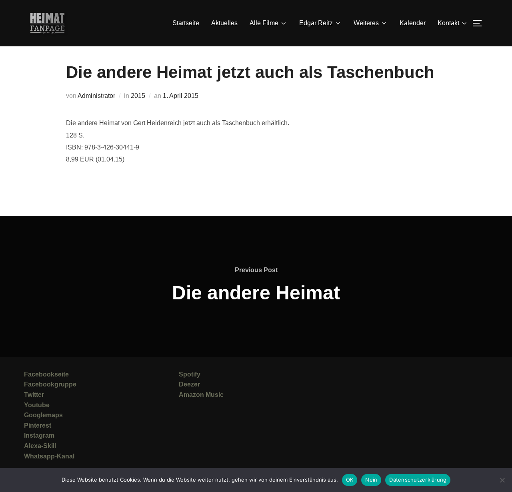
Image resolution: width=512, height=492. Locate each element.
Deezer (189, 384)
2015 (138, 95)
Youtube (37, 405)
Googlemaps (43, 415)
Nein (371, 479)
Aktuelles (224, 23)
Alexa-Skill (40, 445)
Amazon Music (201, 394)
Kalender (413, 23)
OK (350, 479)
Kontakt (448, 23)
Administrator (96, 95)
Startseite (185, 23)
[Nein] (502, 480)
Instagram (39, 435)
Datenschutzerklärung (417, 479)
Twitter (34, 394)
